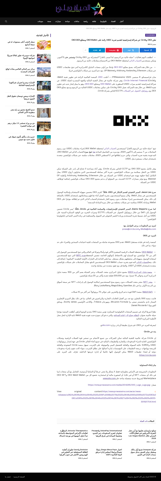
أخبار (121, 21)
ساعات (76, 21)
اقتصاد (113, 21)
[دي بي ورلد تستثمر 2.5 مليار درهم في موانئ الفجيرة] (44, 126)
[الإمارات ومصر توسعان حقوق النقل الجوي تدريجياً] (44, 99)
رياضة (86, 21)
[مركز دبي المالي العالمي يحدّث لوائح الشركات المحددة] (44, 72)
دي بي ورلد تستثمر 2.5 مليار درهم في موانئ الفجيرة (21, 124)
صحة (49, 21)
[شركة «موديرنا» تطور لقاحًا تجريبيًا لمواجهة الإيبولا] (44, 58)
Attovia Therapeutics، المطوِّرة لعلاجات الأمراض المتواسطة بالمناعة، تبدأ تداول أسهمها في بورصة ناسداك (73, 433)
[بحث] (6, 21)
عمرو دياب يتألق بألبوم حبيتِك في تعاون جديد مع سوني (22, 138)
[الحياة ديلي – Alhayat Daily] (80, 9)
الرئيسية (153, 28)
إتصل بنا (8, 477)
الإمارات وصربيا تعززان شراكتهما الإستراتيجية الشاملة (22, 83)
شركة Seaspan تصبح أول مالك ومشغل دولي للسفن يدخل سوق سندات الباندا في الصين (143, 452)
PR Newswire (150, 35)
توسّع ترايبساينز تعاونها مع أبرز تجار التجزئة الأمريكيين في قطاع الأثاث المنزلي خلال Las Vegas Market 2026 (142, 434)
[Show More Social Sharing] (85, 50)
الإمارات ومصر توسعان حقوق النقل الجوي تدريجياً (21, 97)
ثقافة (94, 21)
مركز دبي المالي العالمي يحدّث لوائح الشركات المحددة (20, 70)
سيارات (58, 21)
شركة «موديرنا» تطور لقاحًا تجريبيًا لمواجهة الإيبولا (21, 56)
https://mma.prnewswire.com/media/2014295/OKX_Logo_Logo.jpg (119, 385)
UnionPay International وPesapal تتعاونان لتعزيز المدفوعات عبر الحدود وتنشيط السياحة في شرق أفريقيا (107, 433)
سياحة (67, 21)
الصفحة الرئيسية (19, 477)
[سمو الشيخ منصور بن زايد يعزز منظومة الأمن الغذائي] (44, 113)
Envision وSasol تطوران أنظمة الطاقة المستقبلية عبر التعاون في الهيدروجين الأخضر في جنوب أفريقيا (73, 452)
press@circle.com (130, 229)
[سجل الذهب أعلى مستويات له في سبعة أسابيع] (44, 45)
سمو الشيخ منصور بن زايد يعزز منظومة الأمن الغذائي (23, 110)
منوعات (40, 21)
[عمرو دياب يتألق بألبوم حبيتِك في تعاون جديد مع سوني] (44, 140)
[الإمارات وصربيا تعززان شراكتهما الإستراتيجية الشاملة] (44, 85)
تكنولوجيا (103, 21)
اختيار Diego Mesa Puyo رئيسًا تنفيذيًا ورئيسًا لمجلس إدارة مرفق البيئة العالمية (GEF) (108, 452)
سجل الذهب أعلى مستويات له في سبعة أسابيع (21, 43)
